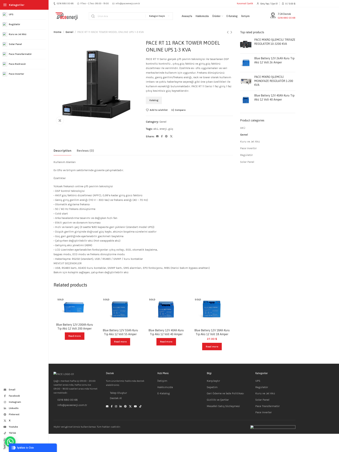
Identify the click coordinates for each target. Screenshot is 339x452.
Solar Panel (247, 162)
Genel (69, 32)
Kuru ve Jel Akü (250, 141)
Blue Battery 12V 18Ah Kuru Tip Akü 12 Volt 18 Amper (212, 332)
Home (57, 32)
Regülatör (246, 155)
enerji (163, 128)
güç (170, 128)
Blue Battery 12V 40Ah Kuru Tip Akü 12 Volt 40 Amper (166, 332)
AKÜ (242, 128)
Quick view (89, 316)
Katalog (153, 100)
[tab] (62, 150)
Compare (180, 109)
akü (155, 128)
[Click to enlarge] (60, 120)
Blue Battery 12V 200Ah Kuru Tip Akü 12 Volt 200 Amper (74, 326)
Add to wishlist (159, 109)
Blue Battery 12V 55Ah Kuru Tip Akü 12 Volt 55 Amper (120, 332)
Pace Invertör (248, 148)
